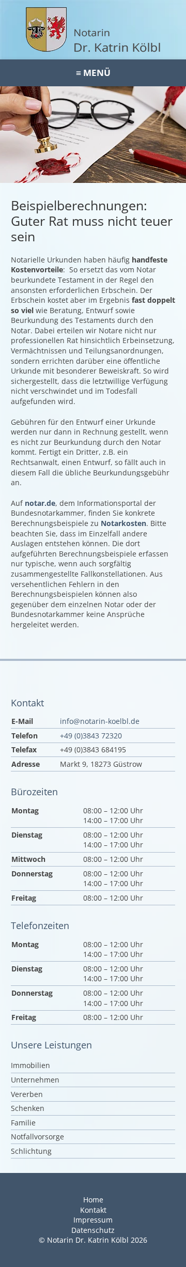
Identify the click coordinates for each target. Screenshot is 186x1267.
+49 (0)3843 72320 (91, 735)
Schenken (27, 1108)
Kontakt (93, 1210)
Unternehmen (35, 1080)
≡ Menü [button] (93, 73)
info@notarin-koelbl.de (100, 721)
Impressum (93, 1220)
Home (93, 1199)
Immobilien (30, 1065)
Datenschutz (93, 1230)
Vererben (27, 1094)
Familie (23, 1122)
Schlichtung (31, 1151)
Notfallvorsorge (37, 1136)
